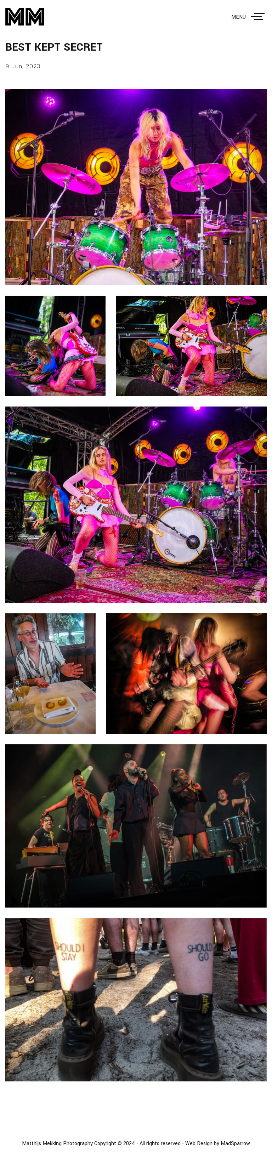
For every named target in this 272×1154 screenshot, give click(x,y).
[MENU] (259, 17)
